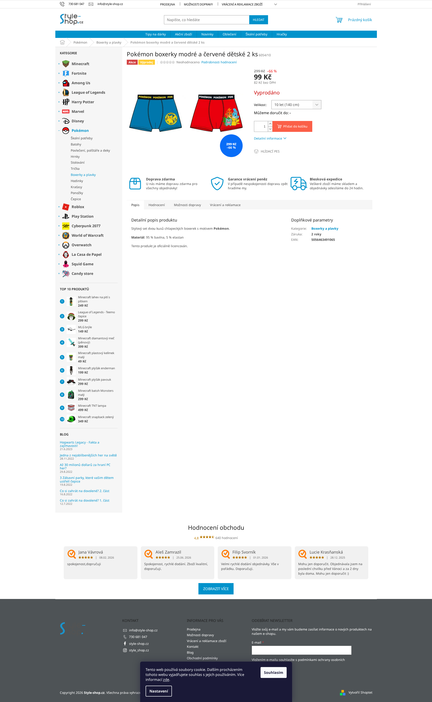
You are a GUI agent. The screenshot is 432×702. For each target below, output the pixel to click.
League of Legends (88, 92)
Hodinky (77, 181)
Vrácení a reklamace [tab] (225, 205)
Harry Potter (83, 101)
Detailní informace (268, 138)
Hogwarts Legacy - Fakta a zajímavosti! (79, 444)
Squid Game (82, 263)
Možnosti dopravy (198, 4)
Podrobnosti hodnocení (219, 62)
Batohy (76, 144)
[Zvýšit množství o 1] (270, 123)
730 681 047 (138, 637)
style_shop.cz (139, 650)
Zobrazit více (216, 588)
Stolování (78, 162)
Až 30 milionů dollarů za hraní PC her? (85, 466)
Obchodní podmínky (202, 658)
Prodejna (167, 4)
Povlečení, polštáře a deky (90, 150)
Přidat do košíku (295, 126)
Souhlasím (273, 672)
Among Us (81, 82)
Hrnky (75, 156)
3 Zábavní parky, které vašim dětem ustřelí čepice (87, 479)
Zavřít (278, 151)
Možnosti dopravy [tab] (187, 205)
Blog (190, 652)
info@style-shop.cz (143, 630)
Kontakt (192, 646)
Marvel (78, 111)
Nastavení (158, 691)
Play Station (83, 216)
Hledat (258, 19)
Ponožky (77, 193)
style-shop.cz (139, 643)
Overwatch (82, 244)
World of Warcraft (88, 235)
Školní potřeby (82, 138)
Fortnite (79, 73)
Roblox (78, 206)
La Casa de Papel (87, 254)
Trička (75, 168)
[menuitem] (155, 34)
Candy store (82, 273)
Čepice (76, 199)
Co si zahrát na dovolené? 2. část (84, 491)
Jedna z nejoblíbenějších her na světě (88, 455)
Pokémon (80, 130)
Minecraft (80, 63)
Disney (78, 120)
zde (166, 679)
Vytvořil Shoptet (360, 692)
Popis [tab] (135, 205)
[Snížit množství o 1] (270, 129)
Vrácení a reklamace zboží (242, 4)
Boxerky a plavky (83, 174)
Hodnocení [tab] (157, 205)
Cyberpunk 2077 (86, 225)
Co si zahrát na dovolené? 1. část (84, 500)
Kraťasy (76, 187)
